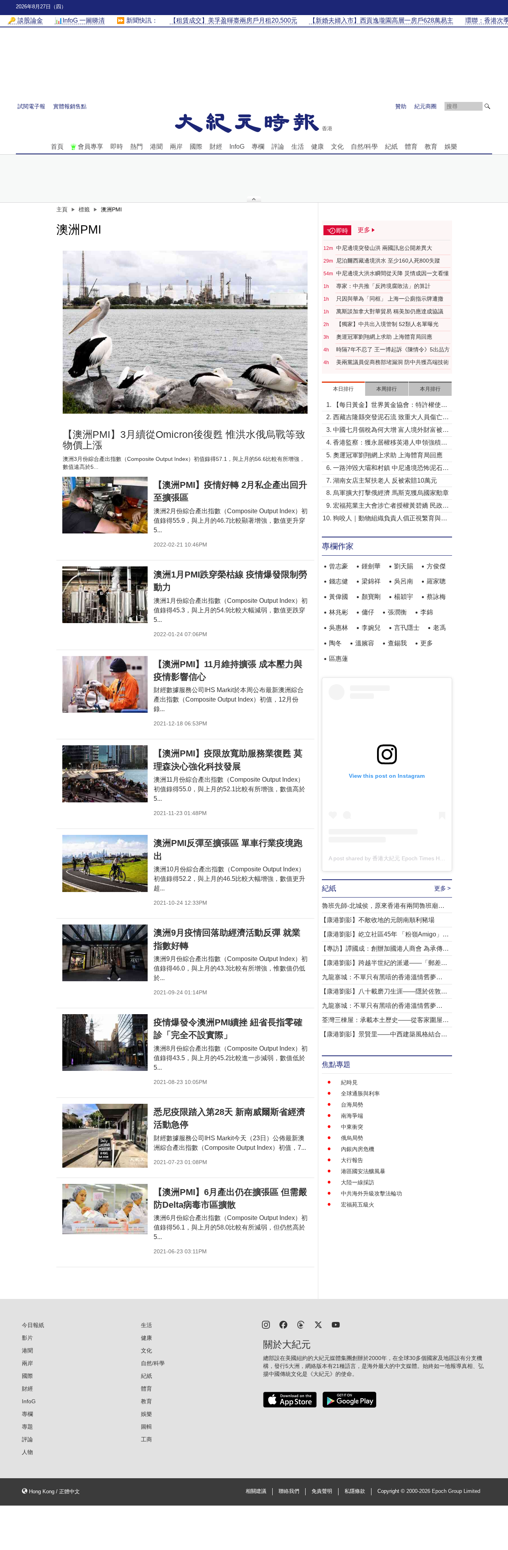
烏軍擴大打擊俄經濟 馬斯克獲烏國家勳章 (391, 492)
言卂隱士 (406, 627)
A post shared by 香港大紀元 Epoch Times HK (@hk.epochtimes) (410, 858)
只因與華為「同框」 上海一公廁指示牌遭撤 (389, 298)
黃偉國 (338, 596)
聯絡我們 (289, 1491)
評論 (277, 146)
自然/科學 (364, 146)
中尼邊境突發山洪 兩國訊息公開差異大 (384, 248)
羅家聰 (436, 581)
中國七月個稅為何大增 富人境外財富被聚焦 (391, 430)
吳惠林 (338, 627)
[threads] (301, 1324)
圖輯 (146, 1426)
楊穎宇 (403, 596)
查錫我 (397, 643)
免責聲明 (322, 1491)
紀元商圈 (425, 106)
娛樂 (450, 146)
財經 (216, 146)
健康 (317, 146)
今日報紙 (33, 1325)
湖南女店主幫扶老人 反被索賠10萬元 (385, 480)
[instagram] (266, 1324)
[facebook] (283, 1324)
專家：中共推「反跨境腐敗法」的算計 (383, 286)
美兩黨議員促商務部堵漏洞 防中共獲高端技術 (392, 362)
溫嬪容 (364, 643)
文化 (337, 146)
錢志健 (338, 581)
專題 (27, 1426)
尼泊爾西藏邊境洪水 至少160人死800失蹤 (388, 260)
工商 (146, 1439)
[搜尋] (487, 106)
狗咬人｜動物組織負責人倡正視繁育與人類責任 (390, 519)
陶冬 (335, 643)
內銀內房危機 (357, 1149)
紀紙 (391, 146)
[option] (185, 332)
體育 (411, 146)
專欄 (258, 146)
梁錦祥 (371, 581)
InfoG (236, 146)
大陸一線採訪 (357, 1182)
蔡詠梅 (436, 596)
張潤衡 (397, 612)
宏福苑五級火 (357, 1204)
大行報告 (352, 1160)
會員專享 (90, 146)
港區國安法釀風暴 (363, 1171)
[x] (318, 1324)
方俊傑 (436, 566)
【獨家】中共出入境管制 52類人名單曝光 (387, 324)
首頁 (57, 146)
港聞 (156, 146)
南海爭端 (352, 1116)
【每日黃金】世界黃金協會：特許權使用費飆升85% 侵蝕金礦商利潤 (390, 405)
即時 (116, 146)
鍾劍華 (371, 566)
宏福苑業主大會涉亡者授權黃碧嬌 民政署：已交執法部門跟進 (388, 506)
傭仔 (368, 612)
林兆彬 (338, 612)
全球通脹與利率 (360, 1093)
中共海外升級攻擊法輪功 (371, 1193)
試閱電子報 (31, 106)
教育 (431, 146)
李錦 (426, 612)
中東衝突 (352, 1127)
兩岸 (176, 146)
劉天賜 (403, 566)
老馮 (439, 627)
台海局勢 (352, 1104)
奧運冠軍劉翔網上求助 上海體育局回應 (384, 337)
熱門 (136, 146)
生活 (297, 146)
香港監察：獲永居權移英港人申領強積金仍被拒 (390, 443)
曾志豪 (338, 566)
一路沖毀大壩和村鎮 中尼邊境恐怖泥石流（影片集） (391, 468)
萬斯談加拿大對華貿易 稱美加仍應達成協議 (389, 311)
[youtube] (336, 1324)
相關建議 (256, 1491)
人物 (27, 1452)
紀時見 (349, 1082)
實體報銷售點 (70, 106)
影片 (27, 1338)
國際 (196, 146)
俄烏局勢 (352, 1138)
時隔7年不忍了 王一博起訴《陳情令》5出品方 (393, 349)
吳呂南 (403, 581)
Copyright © (391, 1491)
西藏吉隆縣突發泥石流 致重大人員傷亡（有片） (388, 418)
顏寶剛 (371, 596)
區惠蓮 (338, 658)
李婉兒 (371, 627)
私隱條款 (354, 1491)
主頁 (61, 209)
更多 (426, 643)
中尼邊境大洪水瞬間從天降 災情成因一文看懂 (392, 273)
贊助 (400, 106)
